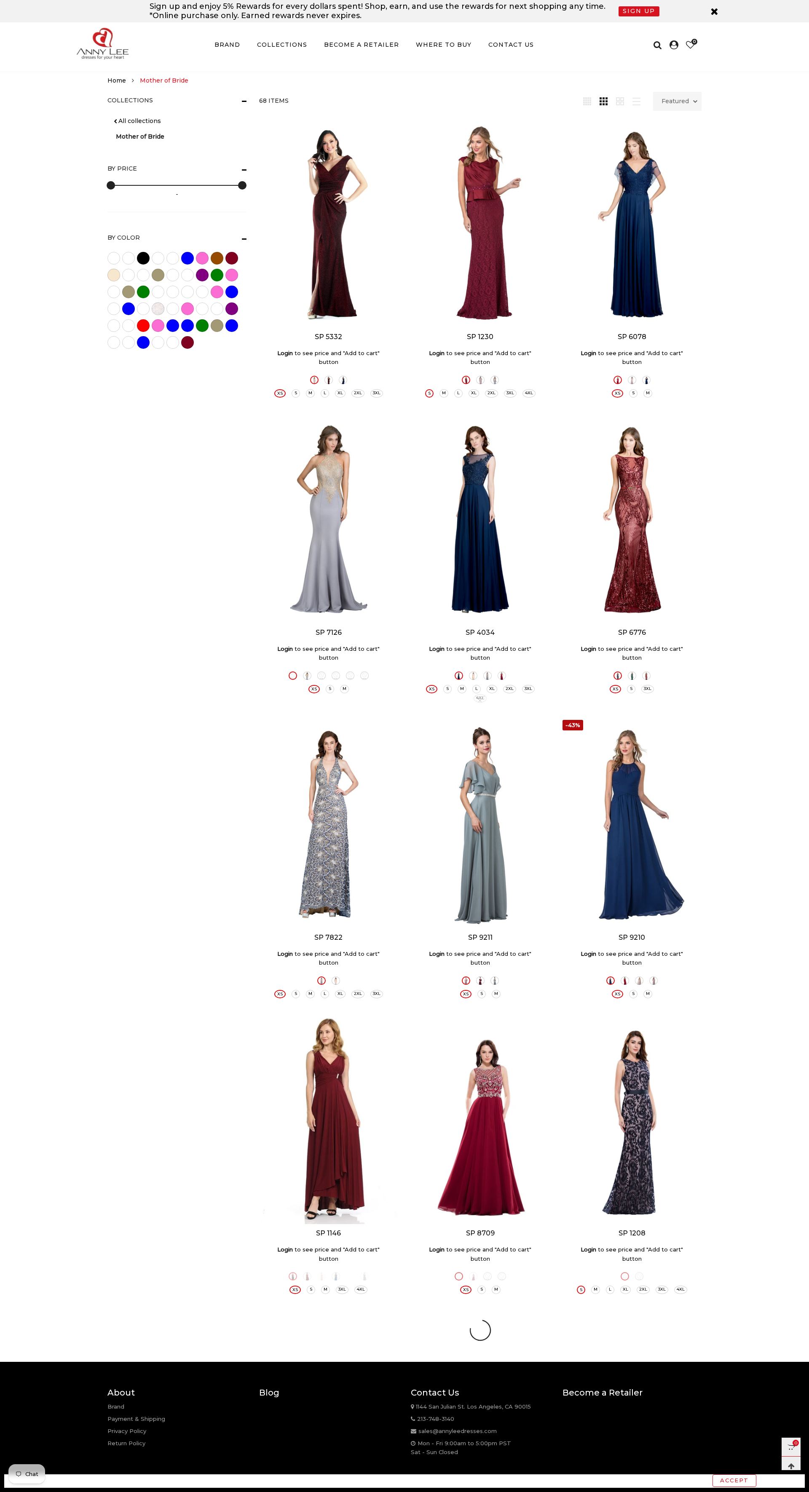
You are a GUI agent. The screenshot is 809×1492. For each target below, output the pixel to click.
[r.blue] (128, 325)
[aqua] (128, 258)
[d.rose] (187, 275)
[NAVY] (646, 380)
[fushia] (113, 292)
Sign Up (639, 11)
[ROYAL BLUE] (343, 380)
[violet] (158, 342)
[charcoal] (128, 275)
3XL (376, 393)
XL (340, 393)
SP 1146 (328, 1233)
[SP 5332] (328, 223)
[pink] (187, 308)
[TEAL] (336, 1276)
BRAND (227, 44)
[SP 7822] (328, 824)
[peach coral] (172, 308)
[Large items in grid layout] (604, 100)
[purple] (231, 308)
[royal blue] (172, 325)
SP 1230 (480, 337)
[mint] (231, 292)
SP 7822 (328, 937)
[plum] (202, 308)
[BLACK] (293, 675)
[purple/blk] (113, 325)
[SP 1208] (632, 1120)
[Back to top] (791, 1466)
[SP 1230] (480, 223)
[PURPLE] (364, 1276)
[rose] (158, 325)
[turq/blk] (128, 342)
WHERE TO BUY (443, 44)
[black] (143, 258)
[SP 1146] (328, 1120)
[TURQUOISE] (350, 1276)
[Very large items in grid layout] (620, 100)
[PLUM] (480, 980)
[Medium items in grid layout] (587, 100)
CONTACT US (511, 44)
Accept (734, 1480)
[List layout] (636, 100)
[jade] (202, 292)
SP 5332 (328, 337)
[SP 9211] (480, 824)
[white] (172, 342)
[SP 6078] (632, 223)
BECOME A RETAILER (361, 44)
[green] (143, 292)
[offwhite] (158, 308)
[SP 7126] (328, 519)
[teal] (231, 325)
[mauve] (217, 292)
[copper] (158, 275)
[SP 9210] (632, 824)
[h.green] (172, 292)
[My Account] (674, 45)
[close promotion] (714, 11)
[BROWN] (293, 1276)
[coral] (172, 275)
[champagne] (113, 275)
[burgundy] (231, 258)
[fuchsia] (231, 275)
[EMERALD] (632, 675)
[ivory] (187, 292)
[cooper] (143, 275)
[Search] (660, 45)
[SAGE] (494, 980)
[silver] (217, 325)
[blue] (187, 258)
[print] (217, 308)
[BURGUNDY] (328, 380)
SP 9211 (480, 937)
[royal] (187, 325)
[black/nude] (172, 258)
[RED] (350, 675)
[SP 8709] (480, 1120)
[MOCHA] (639, 980)
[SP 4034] (480, 519)
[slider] (111, 185)
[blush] (202, 258)
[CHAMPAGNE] (321, 675)
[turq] (113, 342)
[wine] (187, 342)
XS (280, 393)
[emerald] (217, 275)
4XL (529, 393)
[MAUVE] (480, 380)
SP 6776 (632, 632)
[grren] (158, 292)
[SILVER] (494, 380)
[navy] (128, 308)
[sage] (202, 325)
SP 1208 (632, 1233)
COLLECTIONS (282, 44)
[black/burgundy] (158, 258)
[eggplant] (202, 275)
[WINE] (639, 1276)
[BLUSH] (459, 1276)
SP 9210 (632, 937)
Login (285, 353)
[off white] (143, 308)
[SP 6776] (632, 519)
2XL (358, 393)
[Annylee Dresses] (102, 43)
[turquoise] (143, 342)
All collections (139, 121)
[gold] (128, 292)
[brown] (217, 258)
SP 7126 (329, 632)
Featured (675, 101)
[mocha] (113, 308)
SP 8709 (480, 1233)
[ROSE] (314, 380)
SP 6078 (632, 337)
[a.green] (113, 258)
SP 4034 (480, 632)
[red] (143, 325)
